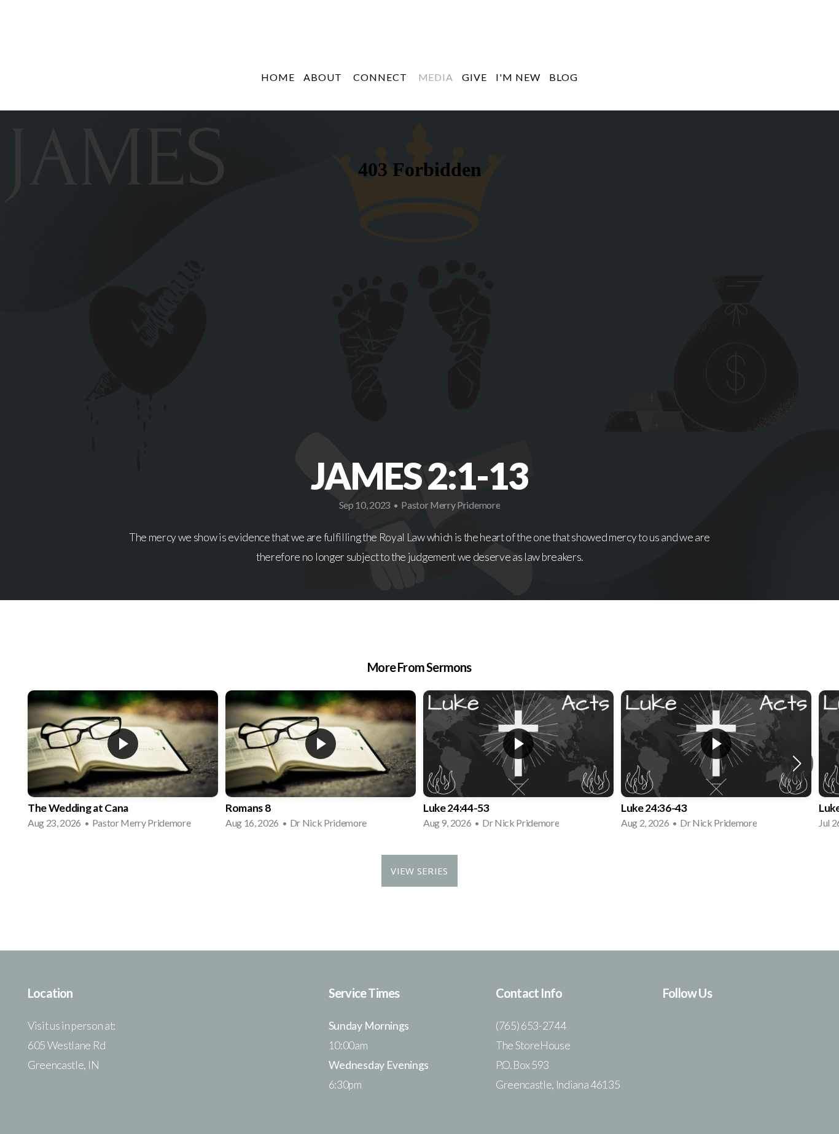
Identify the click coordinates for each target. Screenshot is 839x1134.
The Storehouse (419, 38)
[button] (797, 763)
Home (278, 77)
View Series (419, 871)
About (324, 77)
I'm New (518, 77)
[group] (123, 763)
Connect (381, 77)
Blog (563, 77)
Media (436, 77)
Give (474, 77)
